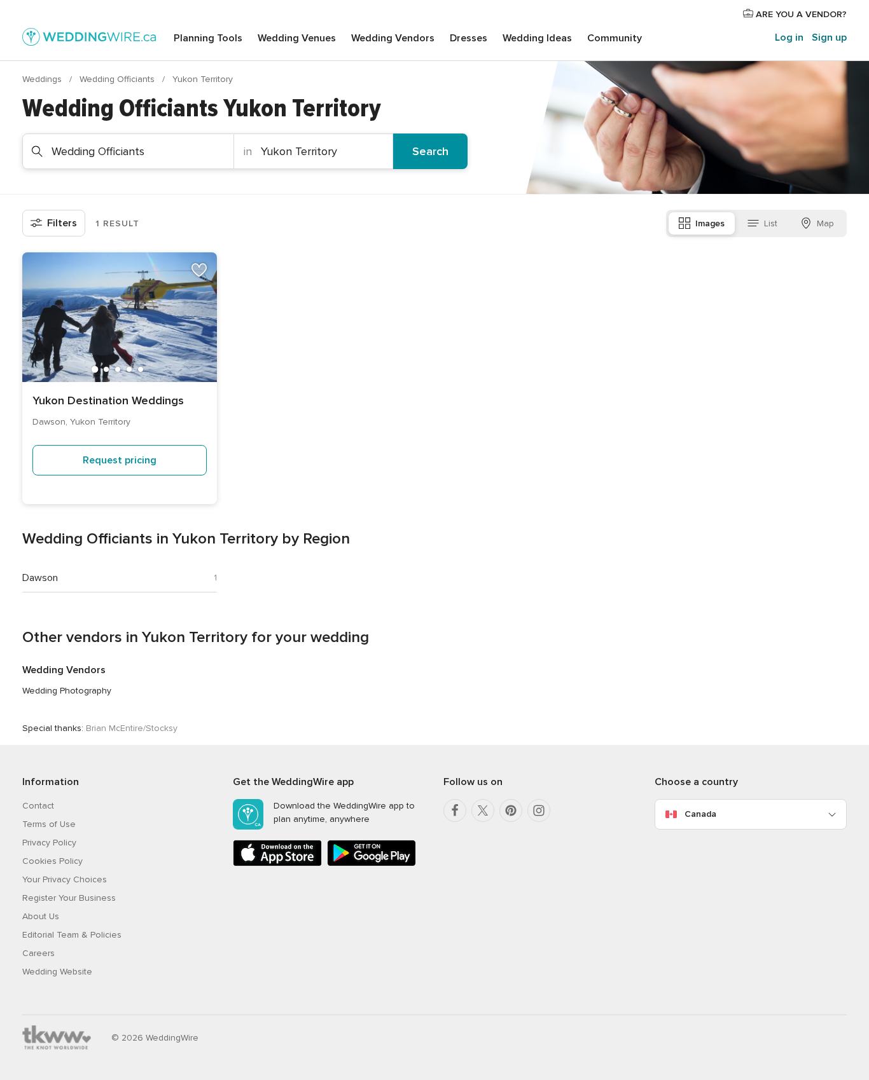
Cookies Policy (52, 861)
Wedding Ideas (537, 38)
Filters (62, 223)
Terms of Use (49, 824)
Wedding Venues (297, 38)
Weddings (43, 79)
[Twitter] (482, 810)
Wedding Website (57, 971)
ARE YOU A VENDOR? (800, 14)
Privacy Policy (49, 842)
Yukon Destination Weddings (108, 400)
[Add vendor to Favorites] (199, 270)
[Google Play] (371, 863)
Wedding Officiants (118, 79)
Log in (789, 37)
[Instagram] (538, 810)
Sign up (829, 37)
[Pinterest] (510, 810)
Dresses (468, 38)
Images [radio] (710, 223)
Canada (700, 814)
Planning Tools (208, 38)
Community (614, 38)
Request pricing (119, 460)
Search (430, 151)
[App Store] (277, 863)
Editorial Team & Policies (72, 934)
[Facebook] (454, 810)
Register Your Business (69, 897)
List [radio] (770, 223)
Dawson (40, 577)
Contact (38, 805)
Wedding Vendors (392, 38)
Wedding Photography (66, 690)
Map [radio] (825, 223)
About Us (40, 916)
